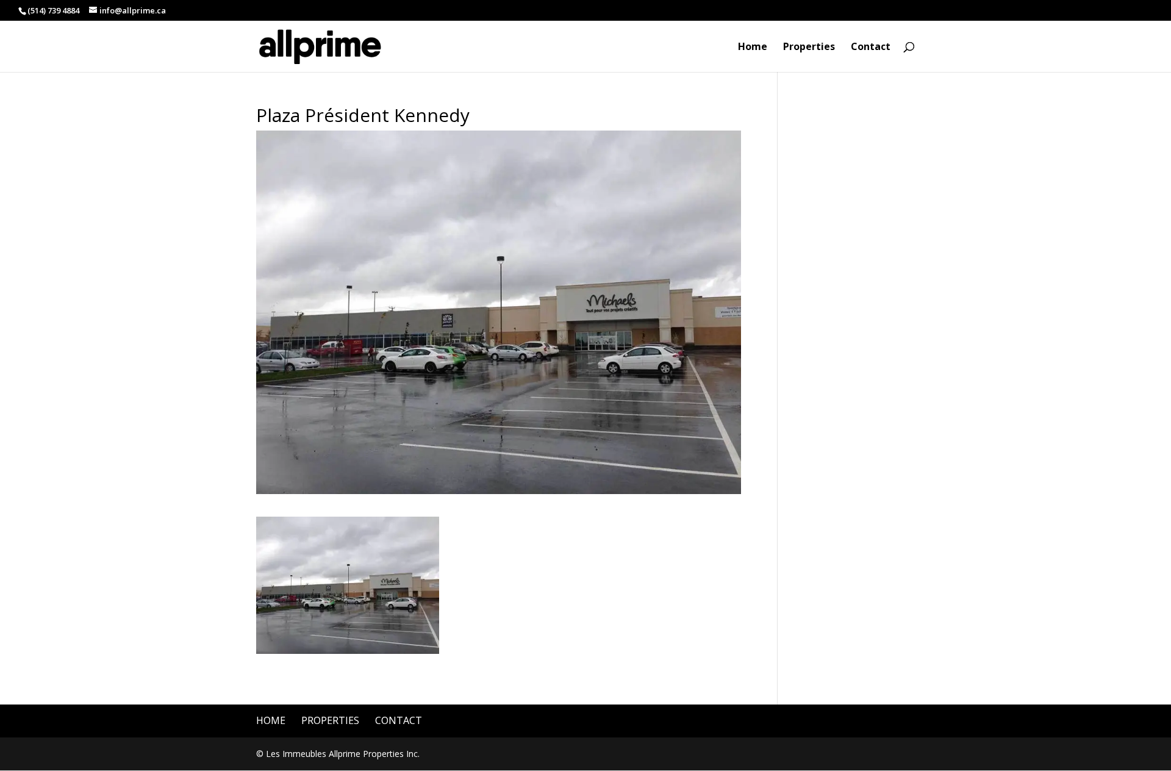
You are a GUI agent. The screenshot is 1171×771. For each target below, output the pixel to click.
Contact (870, 47)
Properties (809, 47)
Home (752, 47)
